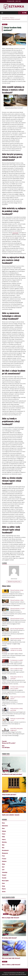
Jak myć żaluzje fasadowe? (17, 628)
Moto (3, 847)
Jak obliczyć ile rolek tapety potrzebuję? (12, 774)
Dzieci (3, 828)
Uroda (3, 883)
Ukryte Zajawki (5, 880)
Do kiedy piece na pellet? (16, 660)
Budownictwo (5, 825)
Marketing (4, 842)
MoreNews (12, 974)
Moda (3, 845)
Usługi (3, 886)
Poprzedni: (8, 742)
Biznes (3, 823)
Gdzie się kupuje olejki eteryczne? (10, 917)
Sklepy (3, 864)
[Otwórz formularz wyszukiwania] (16, 12)
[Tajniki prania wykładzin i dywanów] (14, 805)
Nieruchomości (5, 850)
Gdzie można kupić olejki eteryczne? (11, 958)
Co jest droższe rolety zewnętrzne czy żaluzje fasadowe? (12, 650)
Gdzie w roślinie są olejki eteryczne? (11, 964)
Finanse (3, 834)
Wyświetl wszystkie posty (14, 581)
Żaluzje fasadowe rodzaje (16, 590)
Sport (3, 867)
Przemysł (4, 858)
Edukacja (4, 831)
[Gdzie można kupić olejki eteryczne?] (14, 948)
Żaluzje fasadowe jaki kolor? (17, 638)
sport (3, 869)
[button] (2, 12)
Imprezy (4, 839)
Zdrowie (4, 891)
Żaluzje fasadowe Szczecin (17, 618)
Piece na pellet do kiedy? (16, 668)
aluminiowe (15, 232)
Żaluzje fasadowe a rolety (16, 600)
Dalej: (6, 746)
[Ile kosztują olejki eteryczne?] (14, 928)
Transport (4, 875)
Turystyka (4, 878)
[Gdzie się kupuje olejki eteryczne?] (14, 908)
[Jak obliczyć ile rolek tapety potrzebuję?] (14, 764)
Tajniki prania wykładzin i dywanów (10, 815)
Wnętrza (5, 24)
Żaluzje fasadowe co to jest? (17, 608)
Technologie (4, 872)
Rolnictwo (4, 861)
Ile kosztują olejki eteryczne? (9, 938)
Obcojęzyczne (5, 853)
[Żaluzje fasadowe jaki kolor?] (14, 785)
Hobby (3, 836)
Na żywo (24, 13)
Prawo (3, 856)
